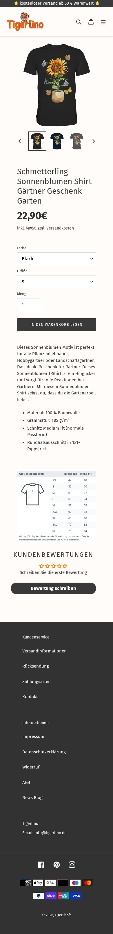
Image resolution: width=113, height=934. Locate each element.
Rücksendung (35, 666)
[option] (37, 141)
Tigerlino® (63, 915)
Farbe (21, 248)
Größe (22, 271)
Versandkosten (60, 228)
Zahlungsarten (36, 681)
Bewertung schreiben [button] (53, 588)
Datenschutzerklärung (44, 752)
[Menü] (103, 21)
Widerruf (30, 767)
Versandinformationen (44, 651)
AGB (26, 782)
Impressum (33, 736)
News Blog (32, 797)
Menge (22, 293)
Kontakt (30, 696)
